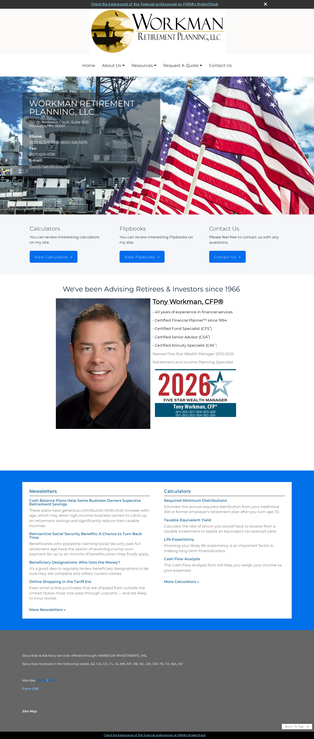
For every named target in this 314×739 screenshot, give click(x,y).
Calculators (177, 491)
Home (88, 65)
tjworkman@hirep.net (49, 166)
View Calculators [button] (51, 257)
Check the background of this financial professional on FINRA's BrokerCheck (154, 4)
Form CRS (30, 689)
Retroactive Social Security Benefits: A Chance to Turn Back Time (85, 536)
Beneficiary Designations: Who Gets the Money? (74, 562)
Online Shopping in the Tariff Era (60, 581)
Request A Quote (181, 65)
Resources (142, 65)
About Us (111, 65)
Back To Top (295, 726)
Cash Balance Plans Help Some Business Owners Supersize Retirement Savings (85, 502)
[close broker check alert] (265, 4)
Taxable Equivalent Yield (187, 520)
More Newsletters (47, 610)
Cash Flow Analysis (182, 559)
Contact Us (220, 65)
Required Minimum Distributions (195, 500)
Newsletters (43, 491)
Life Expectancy (179, 539)
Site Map (29, 711)
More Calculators (181, 581)
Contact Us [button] (225, 257)
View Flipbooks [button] (139, 257)
